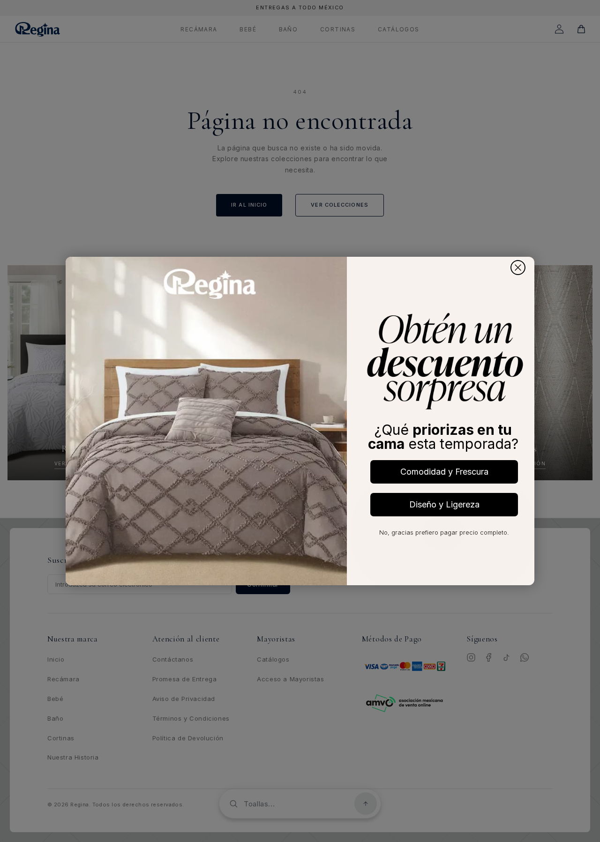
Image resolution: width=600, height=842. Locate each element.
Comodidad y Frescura (444, 472)
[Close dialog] (518, 268)
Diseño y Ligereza (444, 504)
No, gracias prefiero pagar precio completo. (444, 532)
